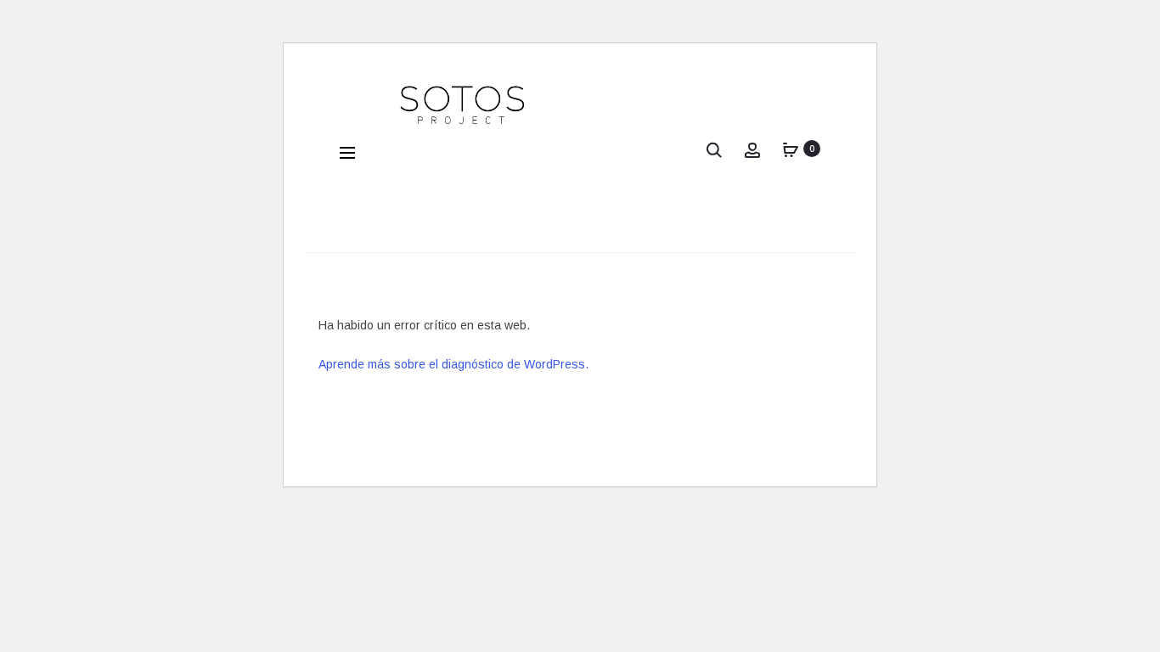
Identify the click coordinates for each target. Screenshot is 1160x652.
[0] (790, 148)
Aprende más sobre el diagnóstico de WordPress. (453, 364)
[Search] (714, 148)
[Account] (752, 148)
